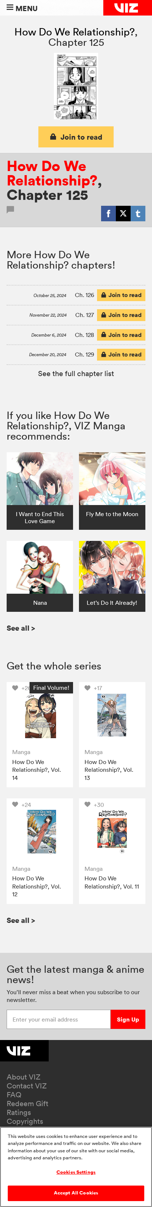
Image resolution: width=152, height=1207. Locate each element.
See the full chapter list (76, 373)
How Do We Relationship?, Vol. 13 (108, 769)
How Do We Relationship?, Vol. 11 (111, 882)
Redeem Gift (27, 1103)
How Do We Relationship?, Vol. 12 (36, 886)
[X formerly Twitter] (123, 213)
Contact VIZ (27, 1085)
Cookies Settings (76, 1172)
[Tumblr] (138, 213)
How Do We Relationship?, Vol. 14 (36, 769)
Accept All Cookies (76, 1193)
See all (21, 628)
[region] (76, 1167)
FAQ (14, 1094)
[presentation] (40, 715)
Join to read (82, 137)
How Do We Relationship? (74, 31)
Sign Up (128, 1019)
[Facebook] (108, 213)
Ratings (19, 1112)
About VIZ (24, 1077)
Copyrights (25, 1121)
